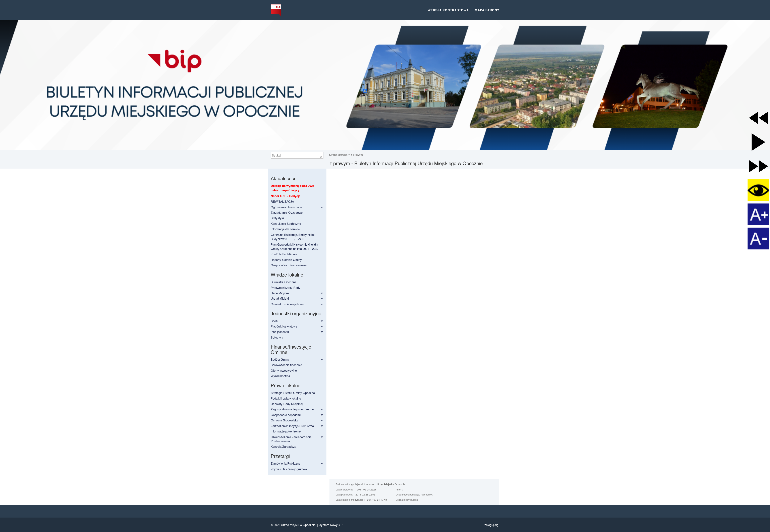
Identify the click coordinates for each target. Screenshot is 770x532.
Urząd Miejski (280, 298)
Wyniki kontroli (280, 376)
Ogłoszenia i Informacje (286, 207)
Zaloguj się (491, 525)
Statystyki (277, 218)
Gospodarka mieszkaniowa (289, 265)
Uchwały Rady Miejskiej (287, 404)
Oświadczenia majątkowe (287, 304)
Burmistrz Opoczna (283, 282)
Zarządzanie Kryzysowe (287, 212)
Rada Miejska (280, 293)
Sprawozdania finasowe (286, 365)
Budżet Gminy (280, 359)
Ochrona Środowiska (284, 420)
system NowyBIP (330, 525)
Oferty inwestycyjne (284, 370)
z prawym (357, 155)
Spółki (275, 321)
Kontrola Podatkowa (284, 254)
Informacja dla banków (285, 229)
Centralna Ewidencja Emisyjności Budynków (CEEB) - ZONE (292, 236)
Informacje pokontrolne (286, 431)
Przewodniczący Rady (285, 287)
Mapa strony (487, 10)
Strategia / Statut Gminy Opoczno (293, 393)
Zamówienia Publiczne (285, 463)
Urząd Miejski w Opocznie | (300, 525)
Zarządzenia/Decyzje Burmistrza (292, 426)
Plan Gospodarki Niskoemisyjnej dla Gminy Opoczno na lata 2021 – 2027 (295, 246)
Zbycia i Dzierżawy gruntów (289, 469)
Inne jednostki (280, 332)
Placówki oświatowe (284, 326)
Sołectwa (277, 337)
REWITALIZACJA (282, 201)
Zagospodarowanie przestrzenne (292, 409)
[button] (758, 117)
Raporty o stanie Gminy (286, 259)
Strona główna (338, 155)
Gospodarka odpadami (286, 415)
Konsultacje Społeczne (286, 223)
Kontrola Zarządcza (283, 446)
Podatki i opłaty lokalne (286, 398)
